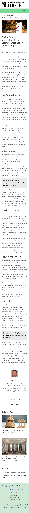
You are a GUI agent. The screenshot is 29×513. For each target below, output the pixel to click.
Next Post (14, 405)
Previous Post (15, 400)
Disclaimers (14, 495)
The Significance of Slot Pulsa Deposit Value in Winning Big (14, 431)
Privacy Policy (14, 497)
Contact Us (14, 493)
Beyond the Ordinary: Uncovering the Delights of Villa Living (14, 457)
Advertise (15, 502)
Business (4, 48)
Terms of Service (14, 499)
